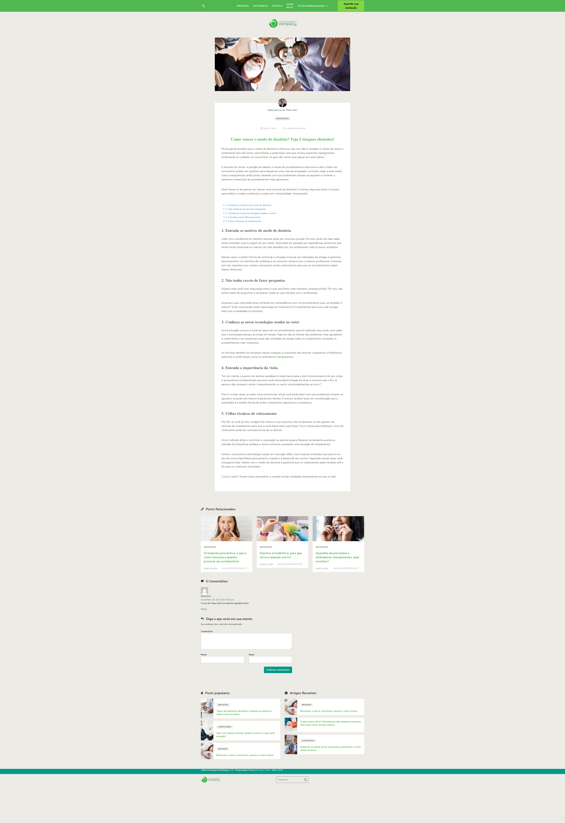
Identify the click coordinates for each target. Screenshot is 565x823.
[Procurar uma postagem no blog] (305, 780)
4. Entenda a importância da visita (242, 217)
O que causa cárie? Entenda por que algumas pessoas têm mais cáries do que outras (330, 723)
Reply (204, 609)
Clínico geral (224, 727)
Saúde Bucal (290, 6)
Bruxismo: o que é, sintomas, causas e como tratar (244, 755)
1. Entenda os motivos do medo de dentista (248, 205)
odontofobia (261, 153)
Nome (204, 654)
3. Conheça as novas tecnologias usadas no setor (250, 213)
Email (251, 654)
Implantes (243, 6)
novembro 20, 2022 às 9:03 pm (217, 599)
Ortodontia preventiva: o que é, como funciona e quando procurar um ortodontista (225, 557)
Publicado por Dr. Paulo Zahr (282, 110)
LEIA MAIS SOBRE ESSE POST (234, 568)
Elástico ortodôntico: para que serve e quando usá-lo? (281, 555)
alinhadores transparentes (277, 357)
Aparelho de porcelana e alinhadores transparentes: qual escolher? (337, 557)
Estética (277, 6)
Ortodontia (260, 6)
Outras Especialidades (311, 6)
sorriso (304, 458)
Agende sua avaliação (351, 6)
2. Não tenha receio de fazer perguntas (245, 209)
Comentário (207, 631)
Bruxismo (222, 749)
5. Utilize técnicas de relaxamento (243, 221)
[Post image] (226, 528)
